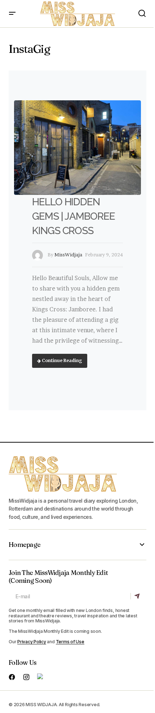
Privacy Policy (31, 641)
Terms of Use (70, 641)
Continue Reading (61, 360)
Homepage (24, 545)
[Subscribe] (138, 596)
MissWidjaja (68, 254)
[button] (12, 13)
